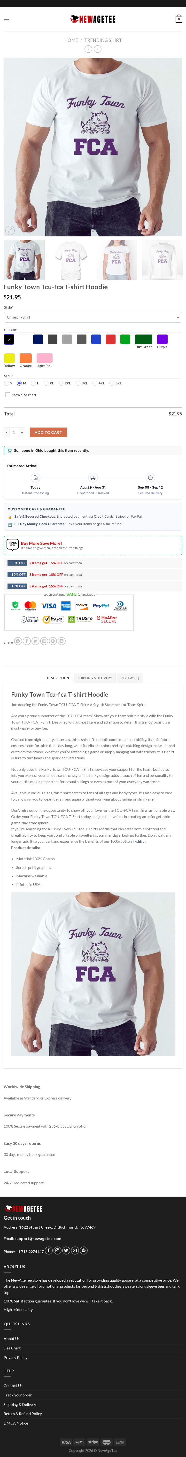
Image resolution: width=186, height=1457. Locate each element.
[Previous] (13, 147)
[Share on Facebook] (27, 641)
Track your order (18, 1395)
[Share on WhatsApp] (18, 641)
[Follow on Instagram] (58, 1250)
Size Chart (12, 1348)
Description (58, 678)
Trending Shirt (103, 40)
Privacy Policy (15, 1357)
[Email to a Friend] (44, 641)
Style (8, 307)
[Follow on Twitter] (66, 1250)
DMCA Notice (16, 1423)
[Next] (172, 147)
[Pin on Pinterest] (53, 641)
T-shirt (138, 841)
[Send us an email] (75, 1250)
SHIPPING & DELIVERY (95, 678)
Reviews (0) (130, 678)
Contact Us (13, 1385)
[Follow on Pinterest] (84, 1250)
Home (71, 40)
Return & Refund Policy (23, 1413)
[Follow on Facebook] (49, 1250)
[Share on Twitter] (35, 641)
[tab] (58, 678)
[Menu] (6, 19)
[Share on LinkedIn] (62, 641)
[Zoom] (10, 230)
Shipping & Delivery (20, 1404)
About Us (12, 1338)
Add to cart (48, 432)
